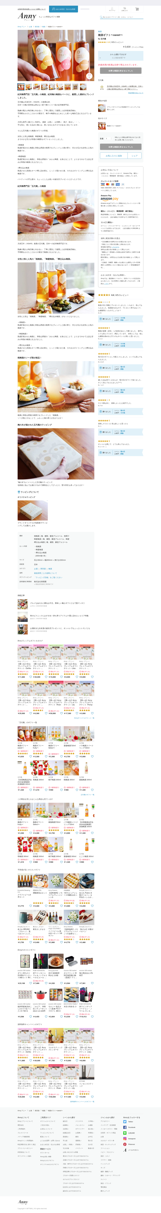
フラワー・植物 (106, 1160)
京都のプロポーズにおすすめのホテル (76, 1160)
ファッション (105, 1148)
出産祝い (66, 1129)
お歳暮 (90, 1125)
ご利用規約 (21, 1129)
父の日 (90, 1144)
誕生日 (65, 1121)
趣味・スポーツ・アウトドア (110, 1175)
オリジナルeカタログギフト (49, 1164)
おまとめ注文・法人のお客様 (65, 9)
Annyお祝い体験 (45, 1156)
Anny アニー (22, 26)
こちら (106, 283)
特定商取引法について (135, 93)
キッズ (103, 1168)
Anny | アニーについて (25, 1121)
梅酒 (43, 26)
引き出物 (66, 1148)
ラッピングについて (47, 1133)
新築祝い (66, 1136)
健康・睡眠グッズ (107, 1171)
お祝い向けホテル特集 (70, 1152)
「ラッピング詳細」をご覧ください (48, 577)
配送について (44, 1136)
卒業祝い (91, 1133)
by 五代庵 (102, 38)
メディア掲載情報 (24, 1136)
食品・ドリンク (106, 1183)
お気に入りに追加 (114, 155)
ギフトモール (44, 1153)
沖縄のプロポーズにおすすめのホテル (76, 1167)
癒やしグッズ (105, 1191)
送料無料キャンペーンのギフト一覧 (82, 1101)
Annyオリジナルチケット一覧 (84, 718)
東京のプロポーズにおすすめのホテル (76, 1156)
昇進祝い (78, 1144)
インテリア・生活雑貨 (108, 1125)
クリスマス (79, 1121)
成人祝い (91, 1129)
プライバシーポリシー (25, 1148)
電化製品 (104, 1187)
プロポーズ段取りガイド (71, 1175)
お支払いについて (46, 1129)
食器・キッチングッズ (108, 1144)
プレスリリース (23, 1133)
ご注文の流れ (44, 1125)
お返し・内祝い (68, 1144)
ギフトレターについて (47, 1121)
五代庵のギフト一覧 (87, 794)
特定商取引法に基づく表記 (27, 1144)
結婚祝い (66, 1125)
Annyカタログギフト (47, 1160)
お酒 (30, 26)
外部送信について (24, 1152)
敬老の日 (91, 1148)
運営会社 (21, 1125)
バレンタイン (80, 1125)
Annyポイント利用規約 (25, 1140)
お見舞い (78, 1133)
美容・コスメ (105, 1156)
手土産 (65, 1140)
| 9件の (115, 42)
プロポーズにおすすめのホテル (73, 1183)
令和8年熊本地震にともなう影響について (32, 9)
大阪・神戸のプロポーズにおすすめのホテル (78, 1164)
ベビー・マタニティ (107, 1152)
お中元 (90, 1136)
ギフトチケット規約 (24, 1156)
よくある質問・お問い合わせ (50, 1140)
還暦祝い (78, 1140)
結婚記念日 (66, 1133)
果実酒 (37, 26)
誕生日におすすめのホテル (72, 1191)
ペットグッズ (105, 1164)
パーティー (79, 1148)
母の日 (90, 1140)
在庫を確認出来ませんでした (121, 70)
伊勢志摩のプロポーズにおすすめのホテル (77, 1171)
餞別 (76, 1136)
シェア (135, 155)
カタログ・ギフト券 (107, 1140)
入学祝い (91, 1121)
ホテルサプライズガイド (71, 1179)
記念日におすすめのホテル (72, 1187)
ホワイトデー (80, 1129)
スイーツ (104, 1179)
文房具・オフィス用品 (108, 1133)
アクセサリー (105, 1121)
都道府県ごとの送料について (45, 573)
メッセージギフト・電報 (109, 1129)
